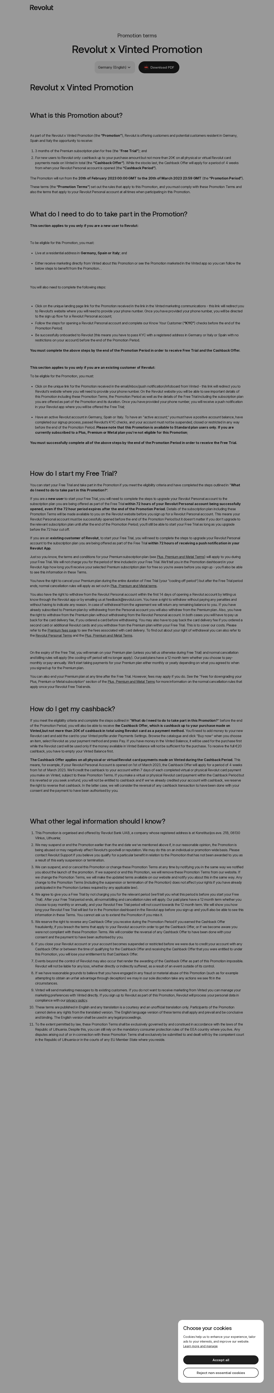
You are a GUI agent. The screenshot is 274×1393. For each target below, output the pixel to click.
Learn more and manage (200, 1346)
